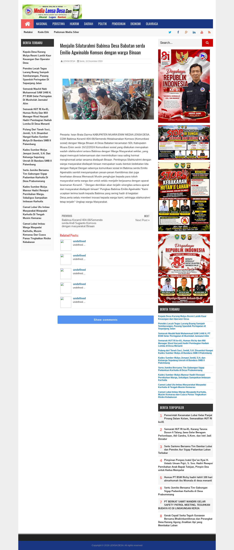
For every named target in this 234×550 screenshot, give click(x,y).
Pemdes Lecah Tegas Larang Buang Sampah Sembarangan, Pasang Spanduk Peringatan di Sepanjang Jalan (36, 76)
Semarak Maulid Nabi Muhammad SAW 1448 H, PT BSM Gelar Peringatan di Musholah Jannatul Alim (37, 96)
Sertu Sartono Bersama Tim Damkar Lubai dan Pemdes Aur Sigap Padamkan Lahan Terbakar (185, 449)
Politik (102, 24)
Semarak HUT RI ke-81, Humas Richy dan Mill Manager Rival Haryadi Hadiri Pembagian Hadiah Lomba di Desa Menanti (37, 116)
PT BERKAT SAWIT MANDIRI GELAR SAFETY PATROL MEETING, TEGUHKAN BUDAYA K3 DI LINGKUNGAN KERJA (184, 505)
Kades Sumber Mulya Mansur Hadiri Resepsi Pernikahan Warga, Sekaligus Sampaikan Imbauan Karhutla (35, 194)
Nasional (41, 24)
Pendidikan (118, 24)
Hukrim (74, 24)
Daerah (88, 24)
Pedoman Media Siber (66, 32)
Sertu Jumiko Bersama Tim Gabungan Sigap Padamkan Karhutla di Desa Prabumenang (36, 175)
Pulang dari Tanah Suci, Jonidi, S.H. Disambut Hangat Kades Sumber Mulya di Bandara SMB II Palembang (37, 137)
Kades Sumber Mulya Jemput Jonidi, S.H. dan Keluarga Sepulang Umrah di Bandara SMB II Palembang (37, 157)
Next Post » (142, 220)
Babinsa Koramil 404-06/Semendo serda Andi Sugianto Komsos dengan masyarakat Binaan (82, 223)
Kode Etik (43, 32)
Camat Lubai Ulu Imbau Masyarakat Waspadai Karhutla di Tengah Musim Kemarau (36, 212)
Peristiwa (58, 24)
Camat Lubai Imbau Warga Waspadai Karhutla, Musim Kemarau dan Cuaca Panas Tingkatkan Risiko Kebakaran (37, 232)
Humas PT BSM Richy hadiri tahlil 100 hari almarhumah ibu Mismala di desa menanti (188, 479)
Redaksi (28, 32)
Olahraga (152, 24)
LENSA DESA (117, 545)
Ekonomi (136, 24)
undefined (79, 241)
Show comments (106, 319)
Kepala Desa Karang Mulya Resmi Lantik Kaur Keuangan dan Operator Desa (37, 57)
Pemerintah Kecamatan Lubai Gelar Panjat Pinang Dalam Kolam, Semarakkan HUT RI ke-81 (185, 418)
